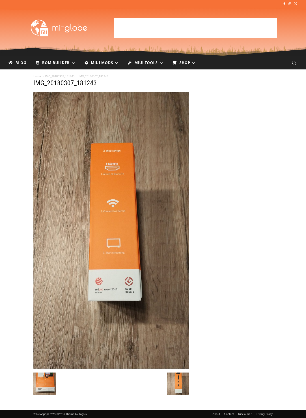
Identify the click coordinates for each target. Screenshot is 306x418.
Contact (229, 414)
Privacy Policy (264, 414)
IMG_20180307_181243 (60, 76)
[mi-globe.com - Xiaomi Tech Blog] (59, 28)
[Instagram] (290, 4)
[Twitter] (295, 4)
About (216, 414)
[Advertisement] (195, 28)
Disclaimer (245, 414)
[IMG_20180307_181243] (111, 368)
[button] (294, 62)
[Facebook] (284, 4)
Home (37, 76)
